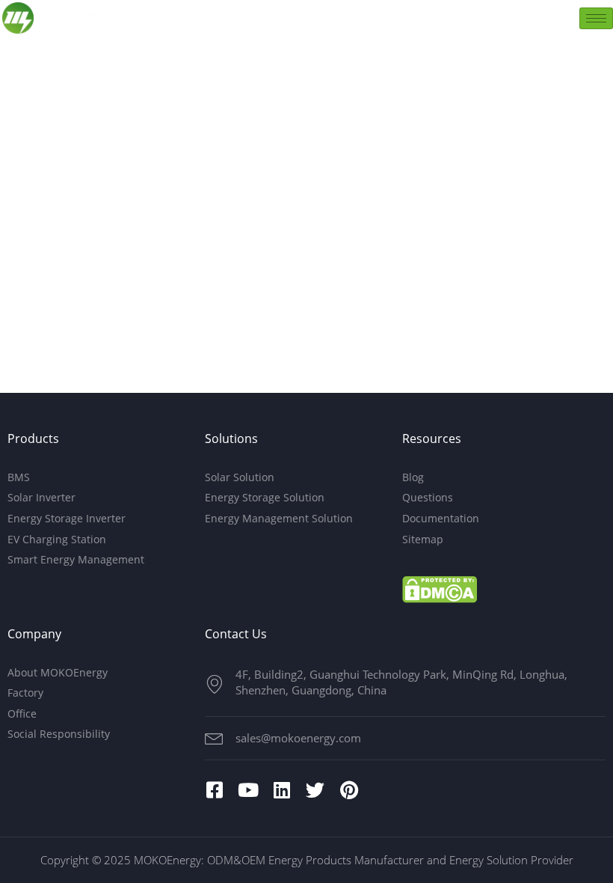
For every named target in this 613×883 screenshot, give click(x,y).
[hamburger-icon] (596, 18)
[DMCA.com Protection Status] (439, 589)
